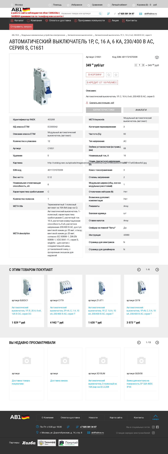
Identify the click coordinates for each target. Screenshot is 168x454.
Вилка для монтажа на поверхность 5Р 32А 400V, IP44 (140, 384)
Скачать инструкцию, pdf (101, 103)
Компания (36, 21)
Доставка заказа (58, 381)
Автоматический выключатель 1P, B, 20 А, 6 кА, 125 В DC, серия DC (26, 311)
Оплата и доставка (60, 21)
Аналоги (141, 110)
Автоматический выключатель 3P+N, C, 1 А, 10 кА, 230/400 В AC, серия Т (64, 311)
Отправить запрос (21, 27)
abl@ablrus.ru (150, 14)
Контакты (131, 21)
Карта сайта (116, 418)
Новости (93, 418)
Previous (139, 269)
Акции (115, 21)
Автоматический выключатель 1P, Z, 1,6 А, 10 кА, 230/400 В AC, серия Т (102, 311)
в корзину (94, 75)
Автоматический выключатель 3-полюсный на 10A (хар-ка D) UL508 (102, 384)
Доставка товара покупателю (21, 382)
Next (157, 269)
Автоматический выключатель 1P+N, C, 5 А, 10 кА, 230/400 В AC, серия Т (141, 311)
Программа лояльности (91, 21)
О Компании (47, 418)
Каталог (19, 21)
